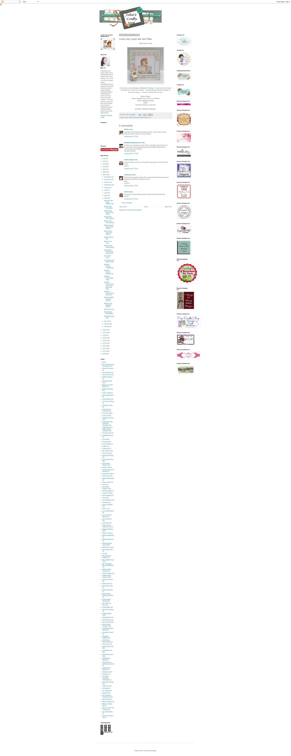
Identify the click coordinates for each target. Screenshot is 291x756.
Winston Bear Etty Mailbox (108, 312)
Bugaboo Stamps (107, 389)
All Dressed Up (107, 374)
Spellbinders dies (107, 654)
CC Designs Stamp (108, 401)
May (105, 195)
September (107, 185)
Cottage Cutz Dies (108, 418)
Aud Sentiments (107, 381)
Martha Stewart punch (145, 117)
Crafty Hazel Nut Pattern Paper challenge (107, 429)
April (105, 198)
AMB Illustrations (107, 377)
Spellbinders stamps (106, 659)
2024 (104, 161)
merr (103, 553)
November (107, 179)
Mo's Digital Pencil (108, 560)
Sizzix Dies (105, 644)
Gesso (104, 484)
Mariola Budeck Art (108, 535)
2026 (104, 158)
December (107, 177)
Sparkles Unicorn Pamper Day (108, 272)
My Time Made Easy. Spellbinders (108, 564)
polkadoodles (106, 617)
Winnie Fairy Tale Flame (108, 207)
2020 (104, 172)
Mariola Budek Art (107, 539)
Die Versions (106, 451)
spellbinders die (107, 650)
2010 (104, 351)
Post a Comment (127, 203)
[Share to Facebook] (150, 115)
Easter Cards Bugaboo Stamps (108, 305)
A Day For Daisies (107, 368)
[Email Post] (139, 114)
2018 (104, 330)
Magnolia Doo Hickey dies (106, 526)
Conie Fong (106, 413)
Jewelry (104, 498)
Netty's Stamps (106, 573)
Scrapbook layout (107, 632)
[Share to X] (147, 115)
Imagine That (106, 493)
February (107, 324)
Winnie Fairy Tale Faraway (109, 217)
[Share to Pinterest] (152, 115)
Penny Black (106, 607)
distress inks (106, 467)
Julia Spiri (105, 502)
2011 (104, 348)
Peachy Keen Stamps (106, 600)
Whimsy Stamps (107, 701)
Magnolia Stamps (133, 117)
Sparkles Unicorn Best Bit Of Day (109, 293)
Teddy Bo (105, 674)
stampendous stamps (106, 668)
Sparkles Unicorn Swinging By (108, 266)
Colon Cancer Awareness (106, 410)
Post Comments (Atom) (134, 210)
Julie (104, 68)
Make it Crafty (106, 533)
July (105, 190)
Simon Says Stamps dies (106, 641)
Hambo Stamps (107, 491)
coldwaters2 (128, 175)
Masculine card (107, 547)
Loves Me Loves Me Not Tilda (109, 261)
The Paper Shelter (108, 682)
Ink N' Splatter (106, 495)
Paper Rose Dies (107, 586)
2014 (104, 340)
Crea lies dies (106, 433)
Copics (126, 117)
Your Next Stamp (107, 712)
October (106, 182)
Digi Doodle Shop (107, 455)
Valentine (105, 693)
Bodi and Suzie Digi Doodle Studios (108, 226)
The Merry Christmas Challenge (105, 678)
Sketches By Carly (108, 646)
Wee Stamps (106, 699)
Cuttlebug (105, 448)
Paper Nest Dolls (107, 579)
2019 (104, 174)
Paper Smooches (107, 590)
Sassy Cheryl (106, 622)
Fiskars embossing (108, 478)
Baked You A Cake (108, 242)
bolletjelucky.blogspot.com (132, 142)
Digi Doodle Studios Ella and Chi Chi (108, 251)
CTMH (104, 446)
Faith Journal (106, 476)
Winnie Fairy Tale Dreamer (109, 221)
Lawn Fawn (105, 523)
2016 (104, 335)
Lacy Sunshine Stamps (107, 515)
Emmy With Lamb (107, 256)
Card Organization (108, 395)
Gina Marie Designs (105, 487)
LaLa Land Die (107, 519)
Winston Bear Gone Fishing (109, 246)
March (106, 321)
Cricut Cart (105, 441)
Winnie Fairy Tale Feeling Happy (108, 212)
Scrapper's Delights (105, 637)
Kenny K (105, 508)
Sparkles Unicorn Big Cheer (108, 278)
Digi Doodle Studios (106, 464)
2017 (104, 332)
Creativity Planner (107, 435)
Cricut (104, 439)
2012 (104, 346)
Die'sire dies (106, 453)
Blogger (153, 750)
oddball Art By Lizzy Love (106, 576)
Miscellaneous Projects (106, 556)
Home (146, 207)
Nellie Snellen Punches (106, 570)
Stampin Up (106, 672)
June (106, 193)
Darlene (127, 192)
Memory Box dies (107, 549)
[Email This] (143, 115)
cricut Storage (106, 444)
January (107, 326)
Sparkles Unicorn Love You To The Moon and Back (109, 286)
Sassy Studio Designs (106, 625)
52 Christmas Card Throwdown (108, 365)
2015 (104, 338)
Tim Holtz (105, 688)
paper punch (106, 583)
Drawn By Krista (107, 473)
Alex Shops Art (106, 372)
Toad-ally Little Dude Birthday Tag (108, 202)
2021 (104, 169)
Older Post (168, 207)
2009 (104, 354)
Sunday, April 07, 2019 (131, 136)
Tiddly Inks (105, 686)
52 (103, 362)
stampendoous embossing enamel (108, 663)
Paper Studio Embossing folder (107, 594)
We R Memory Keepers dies (106, 696)
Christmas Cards (107, 405)
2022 (104, 166)
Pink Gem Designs (108, 609)
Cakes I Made (106, 393)
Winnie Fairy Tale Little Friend (108, 232)
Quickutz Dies (106, 620)
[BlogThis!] (145, 115)
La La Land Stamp (108, 511)
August (106, 187)
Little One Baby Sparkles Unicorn (108, 299)
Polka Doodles (106, 613)
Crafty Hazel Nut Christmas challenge (107, 423)
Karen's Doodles (107, 505)
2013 (104, 343)
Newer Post (123, 207)
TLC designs (106, 690)
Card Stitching (106, 399)
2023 (104, 164)
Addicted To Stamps (147, 88)
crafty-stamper (129, 159)
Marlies (126, 129)
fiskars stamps (106, 482)
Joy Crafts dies (106, 500)
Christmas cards (109, 309)
